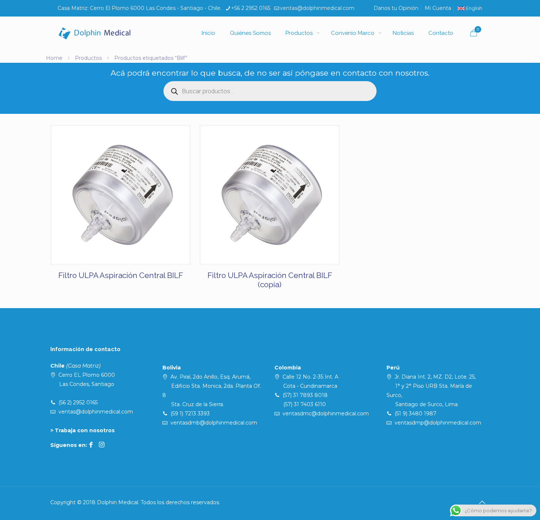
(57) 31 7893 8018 (305, 395)
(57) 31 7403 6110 (304, 404)
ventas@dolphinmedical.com (317, 8)
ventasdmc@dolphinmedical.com (325, 413)
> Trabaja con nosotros (82, 430)
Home (54, 58)
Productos (88, 58)
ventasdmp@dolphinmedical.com (438, 422)
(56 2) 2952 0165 (78, 402)
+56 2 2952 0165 (250, 8)
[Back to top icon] (482, 502)
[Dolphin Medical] (94, 33)
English (473, 8)
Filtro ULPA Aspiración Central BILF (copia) (270, 280)
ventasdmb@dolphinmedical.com (213, 422)
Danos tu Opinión (396, 8)
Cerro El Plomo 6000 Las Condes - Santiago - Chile (155, 8)
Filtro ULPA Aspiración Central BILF (120, 275)
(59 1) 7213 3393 (190, 413)
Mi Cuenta (438, 8)
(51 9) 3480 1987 (415, 413)
